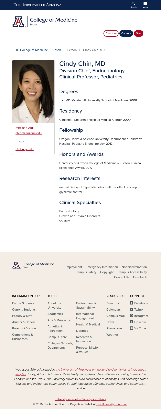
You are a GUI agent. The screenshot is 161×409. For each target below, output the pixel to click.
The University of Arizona (111, 404)
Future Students (23, 303)
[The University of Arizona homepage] (38, 5)
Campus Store (57, 337)
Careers (126, 33)
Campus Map (115, 316)
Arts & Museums (59, 320)
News (110, 322)
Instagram (141, 316)
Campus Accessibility (132, 272)
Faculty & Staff (22, 316)
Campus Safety (85, 272)
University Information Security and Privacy (80, 399)
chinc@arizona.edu (29, 133)
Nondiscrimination (134, 267)
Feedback (140, 277)
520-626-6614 (25, 128)
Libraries (82, 331)
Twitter (139, 310)
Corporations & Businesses (22, 337)
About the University (54, 305)
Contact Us (121, 277)
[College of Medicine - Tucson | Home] (45, 21)
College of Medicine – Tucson (40, 50)
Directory (111, 33)
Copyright (107, 272)
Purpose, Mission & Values (88, 350)
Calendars (113, 310)
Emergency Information (102, 267)
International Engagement (85, 316)
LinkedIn (140, 322)
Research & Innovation (84, 339)
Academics (55, 314)
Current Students (24, 310)
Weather (112, 335)
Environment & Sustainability (86, 305)
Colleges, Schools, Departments (60, 345)
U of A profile (25, 149)
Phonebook (114, 328)
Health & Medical (88, 324)
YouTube (140, 328)
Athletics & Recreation (55, 328)
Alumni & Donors (23, 322)
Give (138, 33)
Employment (73, 267)
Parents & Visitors (24, 328)
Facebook (141, 303)
